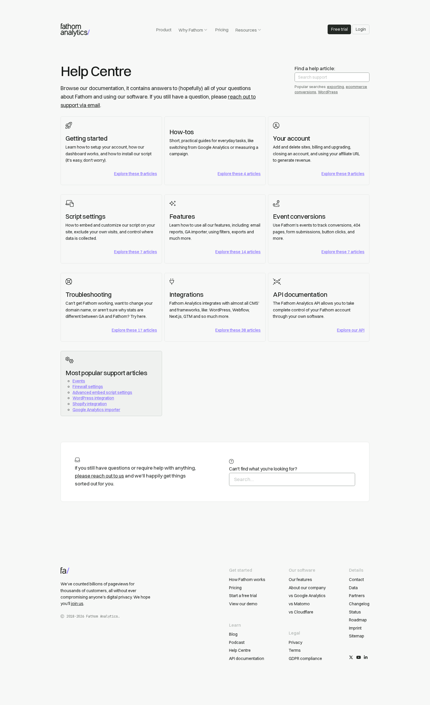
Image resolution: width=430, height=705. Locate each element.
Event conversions (299, 216)
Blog (233, 634)
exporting (335, 86)
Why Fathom (190, 30)
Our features (300, 579)
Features (182, 216)
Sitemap (356, 636)
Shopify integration (90, 403)
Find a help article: (315, 68)
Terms (295, 650)
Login (361, 29)
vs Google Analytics (307, 595)
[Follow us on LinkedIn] (365, 657)
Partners (357, 595)
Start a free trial (243, 595)
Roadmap (358, 620)
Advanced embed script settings (102, 392)
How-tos (181, 132)
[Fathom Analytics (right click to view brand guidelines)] (75, 30)
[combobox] (332, 77)
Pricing (221, 29)
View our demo (243, 603)
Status (355, 612)
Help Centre (240, 650)
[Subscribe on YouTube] (358, 657)
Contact (356, 579)
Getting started (87, 138)
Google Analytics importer (96, 409)
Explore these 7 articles (135, 251)
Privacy (295, 642)
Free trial (339, 29)
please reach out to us (99, 476)
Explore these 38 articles (238, 330)
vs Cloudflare (301, 612)
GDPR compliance (305, 658)
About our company (307, 587)
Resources (246, 30)
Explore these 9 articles (135, 173)
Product (163, 29)
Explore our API (350, 330)
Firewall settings (88, 386)
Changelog (359, 603)
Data (353, 587)
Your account (291, 138)
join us (77, 603)
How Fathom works (247, 579)
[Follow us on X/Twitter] (351, 657)
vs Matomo (299, 603)
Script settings (86, 216)
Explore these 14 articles (238, 251)
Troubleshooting (89, 294)
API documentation (300, 294)
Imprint (355, 628)
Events (79, 381)
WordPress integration (93, 398)
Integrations (186, 294)
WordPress (328, 91)
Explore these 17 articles (134, 330)
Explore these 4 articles (239, 173)
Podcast (237, 642)
